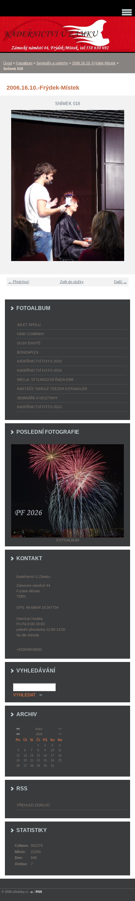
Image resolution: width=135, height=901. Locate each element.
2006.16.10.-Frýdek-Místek (94, 63)
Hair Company (30, 334)
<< (18, 729)
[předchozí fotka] (9, 185)
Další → (120, 282)
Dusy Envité (29, 343)
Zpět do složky (72, 282)
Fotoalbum (24, 63)
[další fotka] (126, 185)
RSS (39, 891)
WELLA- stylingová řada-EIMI (45, 380)
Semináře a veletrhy (52, 63)
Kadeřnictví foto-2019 (39, 361)
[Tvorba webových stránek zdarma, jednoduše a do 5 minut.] (31, 891)
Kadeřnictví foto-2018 (39, 370)
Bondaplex (28, 352)
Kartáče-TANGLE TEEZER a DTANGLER (52, 389)
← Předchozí (18, 282)
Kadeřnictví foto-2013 (39, 407)
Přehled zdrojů (33, 805)
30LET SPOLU (29, 325)
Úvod (7, 63)
